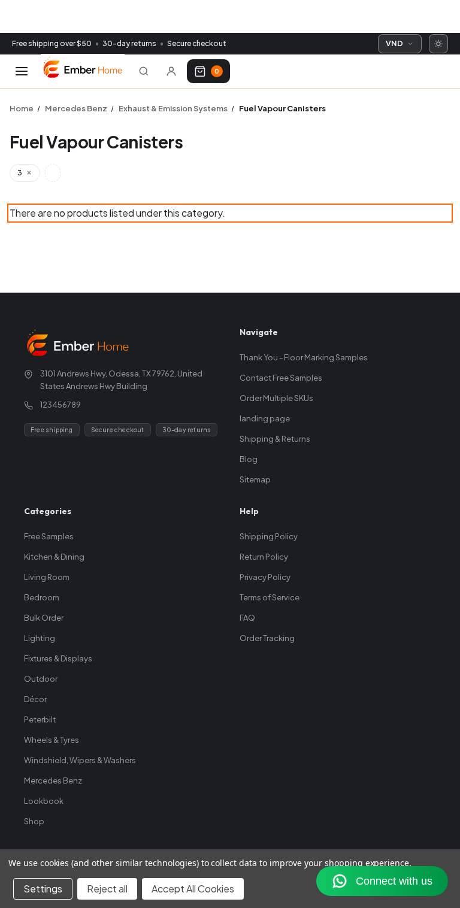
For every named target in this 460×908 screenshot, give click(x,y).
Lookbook (43, 801)
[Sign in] (171, 71)
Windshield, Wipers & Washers (80, 760)
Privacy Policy (265, 577)
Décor (35, 699)
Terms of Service (269, 597)
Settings (42, 888)
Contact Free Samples (281, 377)
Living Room (46, 577)
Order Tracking (267, 638)
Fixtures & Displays (58, 658)
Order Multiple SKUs (276, 398)
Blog (249, 459)
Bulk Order (43, 617)
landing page (265, 418)
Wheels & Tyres (51, 740)
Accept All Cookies (193, 888)
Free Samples (49, 536)
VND (394, 43)
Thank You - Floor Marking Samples (304, 357)
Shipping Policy (269, 536)
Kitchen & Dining (54, 556)
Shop (34, 821)
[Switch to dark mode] (438, 43)
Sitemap (255, 479)
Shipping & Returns (275, 439)
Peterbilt (40, 719)
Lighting (39, 638)
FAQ (247, 617)
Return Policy (264, 556)
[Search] (144, 71)
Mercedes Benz (53, 780)
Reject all (107, 888)
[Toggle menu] (22, 71)
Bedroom (41, 597)
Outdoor (41, 679)
